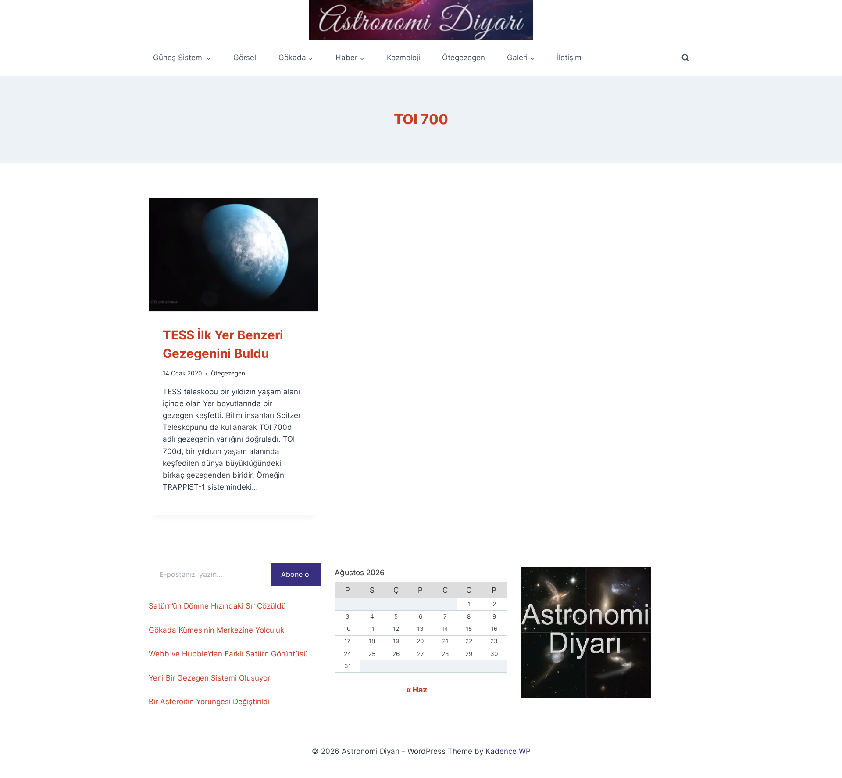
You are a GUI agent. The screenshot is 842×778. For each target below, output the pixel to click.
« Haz (416, 689)
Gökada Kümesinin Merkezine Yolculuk (216, 630)
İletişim (569, 57)
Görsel (244, 57)
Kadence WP (508, 751)
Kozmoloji (403, 57)
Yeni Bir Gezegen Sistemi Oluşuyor (209, 678)
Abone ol (296, 574)
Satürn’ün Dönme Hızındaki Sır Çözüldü (217, 606)
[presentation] (233, 255)
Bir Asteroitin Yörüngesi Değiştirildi (209, 701)
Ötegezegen (463, 57)
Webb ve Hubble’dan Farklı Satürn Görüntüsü (228, 653)
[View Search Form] (685, 58)
